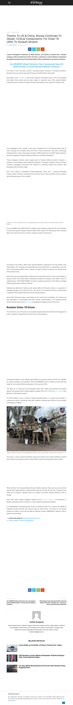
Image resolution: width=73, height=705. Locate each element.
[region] (36, 19)
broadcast (29, 302)
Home (8, 32)
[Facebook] (30, 49)
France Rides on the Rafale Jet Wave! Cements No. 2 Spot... (41, 645)
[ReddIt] (42, 49)
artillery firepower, (48, 499)
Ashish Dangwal (12, 45)
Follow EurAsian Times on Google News (21, 520)
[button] (9, 2)
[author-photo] (36, 619)
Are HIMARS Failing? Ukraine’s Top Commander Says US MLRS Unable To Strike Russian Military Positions (21, 602)
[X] (34, 49)
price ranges (59, 391)
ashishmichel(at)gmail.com (31, 518)
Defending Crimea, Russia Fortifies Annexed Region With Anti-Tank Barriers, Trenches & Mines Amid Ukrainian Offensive (53, 602)
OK (63, 702)
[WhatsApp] (38, 49)
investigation (21, 78)
